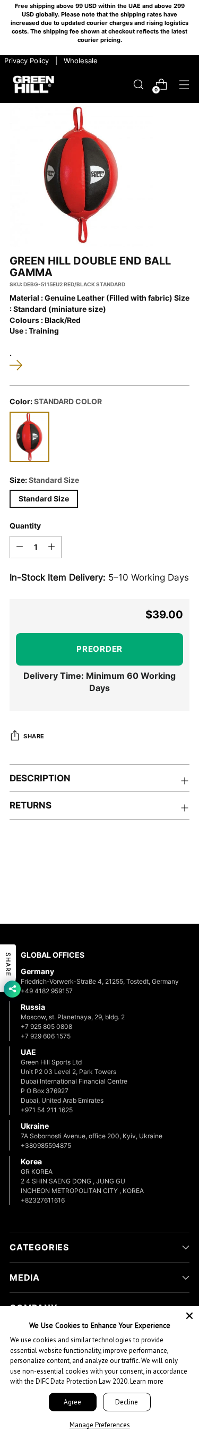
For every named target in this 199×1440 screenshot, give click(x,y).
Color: (56, 401)
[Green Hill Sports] (33, 85)
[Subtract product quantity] (19, 547)
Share (34, 736)
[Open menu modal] (184, 85)
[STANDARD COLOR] (29, 437)
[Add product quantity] (51, 547)
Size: (44, 480)
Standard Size (44, 499)
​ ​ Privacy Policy (25, 60)
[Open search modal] (138, 85)
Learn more (146, 1381)
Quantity (25, 526)
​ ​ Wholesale (78, 60)
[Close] (189, 1315)
